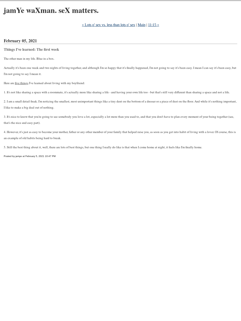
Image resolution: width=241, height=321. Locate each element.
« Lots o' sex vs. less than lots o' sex (108, 25)
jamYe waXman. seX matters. (51, 10)
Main (141, 25)
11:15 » (153, 25)
